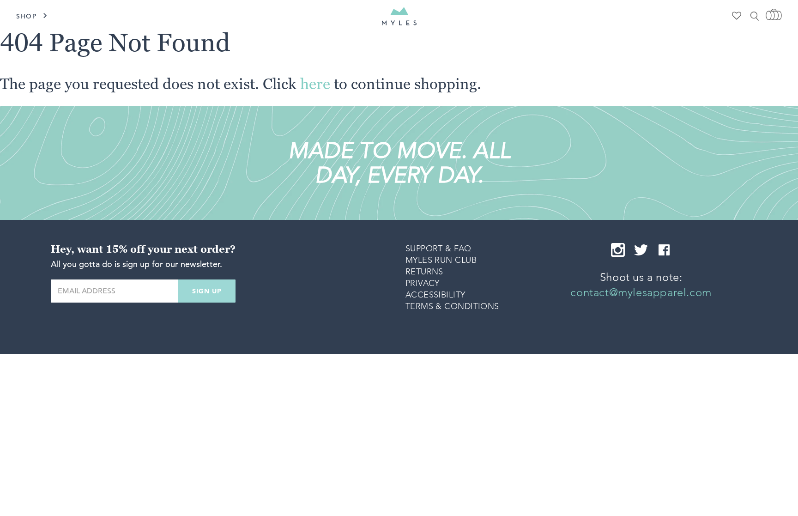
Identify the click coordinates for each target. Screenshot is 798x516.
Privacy (422, 283)
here (315, 83)
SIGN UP (207, 291)
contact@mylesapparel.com (640, 292)
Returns (424, 272)
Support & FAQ (438, 248)
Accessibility (435, 295)
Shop (26, 16)
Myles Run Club (441, 260)
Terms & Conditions (452, 306)
